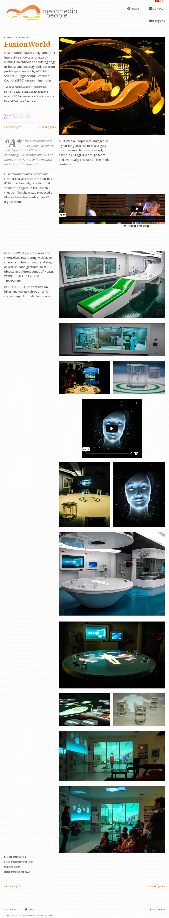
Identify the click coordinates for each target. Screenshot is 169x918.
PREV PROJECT (12, 127)
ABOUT (134, 8)
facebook (11, 909)
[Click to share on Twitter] (21, 115)
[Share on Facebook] (15, 115)
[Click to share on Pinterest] (27, 115)
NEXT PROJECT (47, 127)
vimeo (30, 909)
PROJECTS (159, 21)
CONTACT (158, 8)
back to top (158, 909)
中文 (161, 1)
